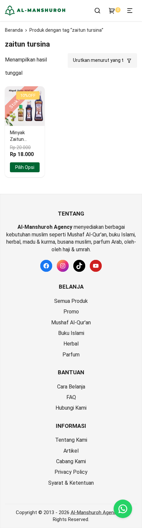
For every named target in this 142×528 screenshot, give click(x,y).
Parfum (71, 354)
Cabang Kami (71, 461)
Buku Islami (71, 333)
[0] (112, 10)
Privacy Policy (71, 472)
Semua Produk (71, 301)
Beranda (14, 30)
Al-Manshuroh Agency (95, 512)
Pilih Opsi (24, 167)
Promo (71, 311)
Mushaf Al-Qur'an (71, 322)
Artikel (71, 451)
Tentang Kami (71, 440)
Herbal (71, 344)
